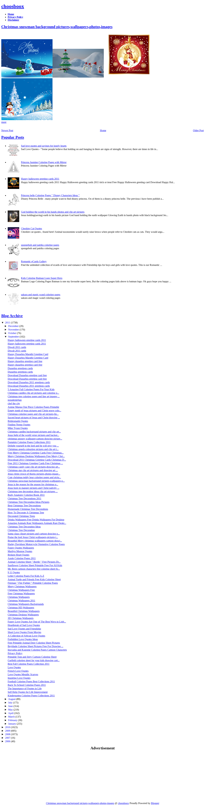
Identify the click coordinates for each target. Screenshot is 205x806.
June (10, 706)
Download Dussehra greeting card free (27, 375)
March (11, 716)
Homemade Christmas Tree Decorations (28, 509)
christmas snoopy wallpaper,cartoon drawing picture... (35, 438)
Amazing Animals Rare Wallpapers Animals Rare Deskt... (37, 523)
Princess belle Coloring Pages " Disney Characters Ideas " (50, 195)
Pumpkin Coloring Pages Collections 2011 (29, 442)
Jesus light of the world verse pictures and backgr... (33, 435)
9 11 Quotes (14, 572)
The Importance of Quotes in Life (25, 688)
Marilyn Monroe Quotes (20, 551)
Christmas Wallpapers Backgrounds (26, 604)
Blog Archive (12, 316)
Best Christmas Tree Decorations (24, 505)
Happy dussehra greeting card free (25, 361)
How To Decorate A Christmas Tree (26, 512)
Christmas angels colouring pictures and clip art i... (33, 449)
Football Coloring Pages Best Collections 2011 (31, 681)
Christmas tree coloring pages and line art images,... (34, 396)
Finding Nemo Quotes (19, 424)
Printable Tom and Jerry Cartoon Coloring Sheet (32, 656)
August (12, 699)
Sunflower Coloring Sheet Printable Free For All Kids (35, 565)
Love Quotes (14, 667)
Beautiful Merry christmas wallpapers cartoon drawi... (35, 540)
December (13, 326)
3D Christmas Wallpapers (20, 618)
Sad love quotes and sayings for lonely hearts (43, 145)
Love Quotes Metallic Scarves (23, 674)
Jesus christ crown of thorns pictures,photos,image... (34, 473)
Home (103, 130)
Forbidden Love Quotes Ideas (23, 639)
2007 (8, 737)
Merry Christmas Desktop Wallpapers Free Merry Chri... (36, 456)
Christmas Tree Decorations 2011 (24, 498)
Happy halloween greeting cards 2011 (40, 178)
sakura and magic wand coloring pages (40, 294)
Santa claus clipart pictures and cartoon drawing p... (34, 533)
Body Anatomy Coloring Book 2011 (26, 495)
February (13, 720)
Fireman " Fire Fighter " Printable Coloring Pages (33, 583)
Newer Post (7, 130)
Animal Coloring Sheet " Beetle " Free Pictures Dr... (34, 561)
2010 (8, 727)
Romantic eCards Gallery (34, 261)
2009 (8, 730)
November (14, 329)
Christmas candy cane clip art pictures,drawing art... (34, 466)
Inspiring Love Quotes (19, 678)
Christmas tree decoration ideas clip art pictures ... (33, 491)
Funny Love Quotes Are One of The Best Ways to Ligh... (37, 621)
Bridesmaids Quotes (18, 421)
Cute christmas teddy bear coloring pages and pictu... (34, 477)
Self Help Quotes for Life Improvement (28, 692)
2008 (8, 734)
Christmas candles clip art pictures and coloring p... (33, 393)
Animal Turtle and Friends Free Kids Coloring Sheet (34, 579)
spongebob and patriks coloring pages (40, 245)
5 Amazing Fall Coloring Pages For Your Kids (31, 389)
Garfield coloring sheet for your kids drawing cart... (34, 660)
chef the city (14, 403)
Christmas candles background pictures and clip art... (34, 431)
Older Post (198, 130)
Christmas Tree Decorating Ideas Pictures (28, 502)
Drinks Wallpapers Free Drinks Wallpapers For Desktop (36, 519)
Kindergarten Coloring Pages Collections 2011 (31, 695)
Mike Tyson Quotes (18, 428)
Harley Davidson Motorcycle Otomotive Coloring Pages (36, 544)
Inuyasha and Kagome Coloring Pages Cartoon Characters (37, 649)
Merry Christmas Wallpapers (22, 586)
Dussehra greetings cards (20, 368)
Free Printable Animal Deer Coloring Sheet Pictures (34, 642)
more (3, 122)
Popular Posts (12, 137)
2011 (8, 322)
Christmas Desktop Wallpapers (23, 614)
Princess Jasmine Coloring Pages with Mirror (43, 162)
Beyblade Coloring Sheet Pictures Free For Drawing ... (35, 646)
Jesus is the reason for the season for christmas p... (33, 484)
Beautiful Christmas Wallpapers (24, 611)
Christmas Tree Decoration (21, 530)
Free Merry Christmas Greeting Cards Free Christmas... (36, 452)
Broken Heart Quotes (18, 554)
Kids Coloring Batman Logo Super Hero (41, 278)
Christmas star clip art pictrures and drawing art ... (33, 470)
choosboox (12, 6)
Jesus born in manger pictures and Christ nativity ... (33, 488)
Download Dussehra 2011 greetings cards (29, 382)
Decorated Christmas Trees (21, 516)
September (14, 336)
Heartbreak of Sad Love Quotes (24, 625)
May (10, 709)
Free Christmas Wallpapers (21, 593)
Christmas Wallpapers (19, 597)
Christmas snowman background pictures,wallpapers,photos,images (56, 27)
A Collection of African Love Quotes (26, 635)
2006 (8, 741)
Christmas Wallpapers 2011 (21, 600)
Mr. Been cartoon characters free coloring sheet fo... (34, 569)
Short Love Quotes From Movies (24, 632)
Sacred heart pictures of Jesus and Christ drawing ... (34, 417)
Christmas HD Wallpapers (21, 607)
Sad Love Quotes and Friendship (24, 628)
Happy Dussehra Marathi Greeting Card (28, 354)
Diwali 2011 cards (17, 347)
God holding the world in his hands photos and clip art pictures (52, 211)
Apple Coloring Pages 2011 (22, 558)
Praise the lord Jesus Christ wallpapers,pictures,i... (33, 537)
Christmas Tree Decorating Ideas (24, 526)
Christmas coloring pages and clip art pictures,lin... (33, 414)
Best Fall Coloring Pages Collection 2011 (28, 664)
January (12, 723)
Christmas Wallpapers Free (21, 590)
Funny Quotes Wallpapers (21, 547)
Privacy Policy (15, 653)
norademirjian (15, 400)
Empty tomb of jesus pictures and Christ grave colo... (34, 410)
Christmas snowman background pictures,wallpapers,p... (36, 481)
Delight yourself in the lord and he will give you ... (33, 445)
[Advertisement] (28, 776)
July (10, 702)
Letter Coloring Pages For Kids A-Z (26, 576)
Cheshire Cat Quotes (31, 228)
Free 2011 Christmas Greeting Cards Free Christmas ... (35, 463)
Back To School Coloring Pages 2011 (27, 685)
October (12, 333)
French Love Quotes (18, 671)
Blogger (155, 803)
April (11, 713)
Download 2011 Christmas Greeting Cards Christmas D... (37, 459)
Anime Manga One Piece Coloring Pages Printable (33, 407)
